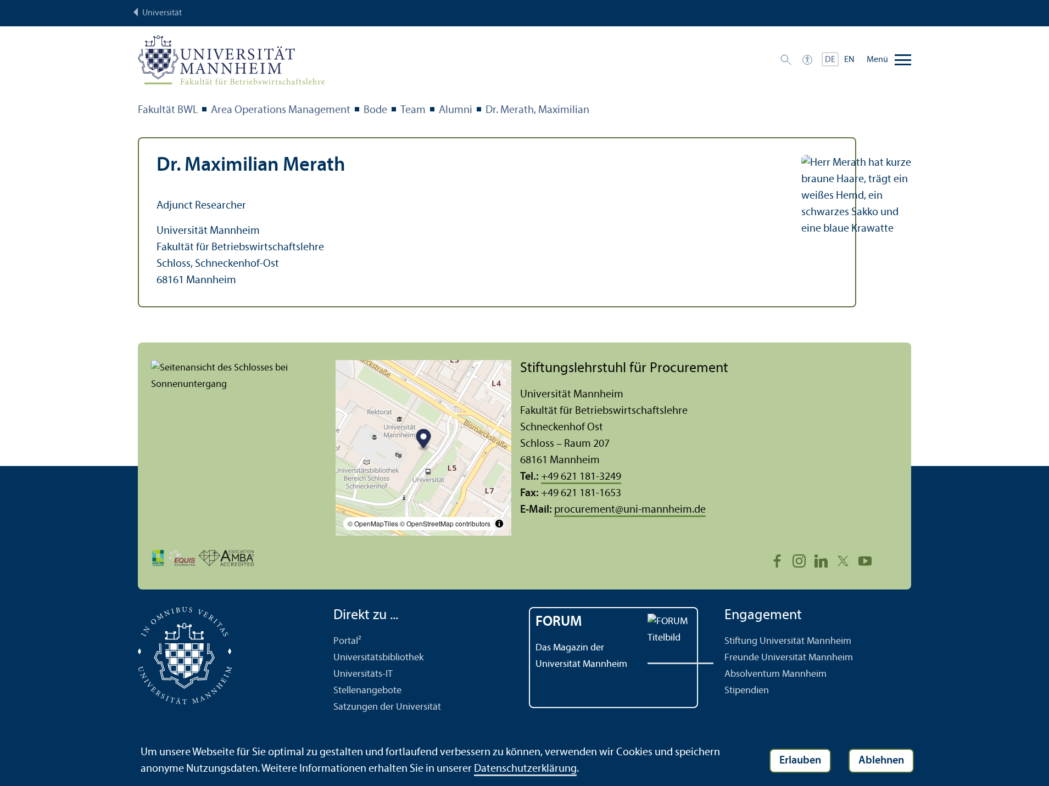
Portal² (347, 641)
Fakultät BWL (168, 110)
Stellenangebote (367, 691)
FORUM (558, 622)
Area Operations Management (280, 110)
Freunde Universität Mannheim (788, 658)
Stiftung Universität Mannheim (787, 641)
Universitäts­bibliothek (378, 658)
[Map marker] (423, 440)
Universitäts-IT (363, 674)
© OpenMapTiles (373, 523)
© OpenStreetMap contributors (445, 523)
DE (830, 59)
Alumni (455, 110)
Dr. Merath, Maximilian (537, 110)
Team (413, 110)
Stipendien (746, 691)
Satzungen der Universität (387, 707)
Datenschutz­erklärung (525, 768)
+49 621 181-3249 (581, 476)
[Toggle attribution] (499, 523)
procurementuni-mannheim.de (630, 509)
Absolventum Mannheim (775, 674)
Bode (375, 110)
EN (849, 59)
